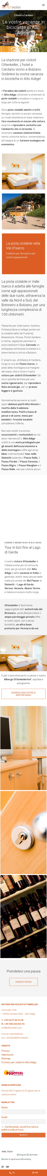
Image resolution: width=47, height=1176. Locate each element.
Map (36, 1173)
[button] (43, 5)
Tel (13, 1173)
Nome (4, 1107)
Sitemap (5, 1058)
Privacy (5, 1050)
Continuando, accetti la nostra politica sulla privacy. (19, 1128)
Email (4, 1117)
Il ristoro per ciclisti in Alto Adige (18, 1062)
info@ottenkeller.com (11, 1027)
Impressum (7, 1054)
